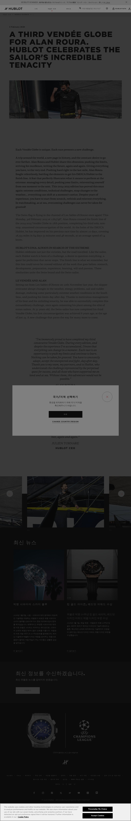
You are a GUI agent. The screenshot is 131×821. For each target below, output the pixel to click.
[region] (65, 812)
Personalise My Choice (97, 809)
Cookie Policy (23, 817)
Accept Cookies (97, 816)
